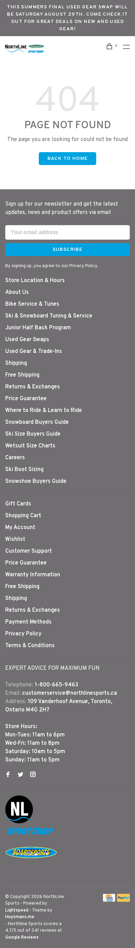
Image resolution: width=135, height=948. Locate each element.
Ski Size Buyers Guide (33, 434)
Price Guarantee (26, 398)
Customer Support (28, 551)
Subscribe (68, 250)
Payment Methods (28, 622)
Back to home (67, 159)
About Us (17, 292)
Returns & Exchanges (32, 387)
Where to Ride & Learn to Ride (43, 410)
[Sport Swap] (31, 834)
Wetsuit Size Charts (30, 446)
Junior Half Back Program (38, 327)
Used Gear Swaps (27, 339)
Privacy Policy (23, 633)
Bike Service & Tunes (32, 304)
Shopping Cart (23, 515)
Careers (15, 457)
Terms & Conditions (30, 645)
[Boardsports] (31, 865)
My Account (20, 527)
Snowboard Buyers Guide (37, 422)
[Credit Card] (109, 900)
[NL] (19, 821)
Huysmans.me (19, 917)
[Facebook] (8, 775)
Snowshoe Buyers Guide (35, 481)
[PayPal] (123, 900)
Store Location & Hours (35, 280)
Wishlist (15, 539)
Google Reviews (22, 937)
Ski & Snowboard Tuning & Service (48, 316)
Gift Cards (18, 504)
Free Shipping (22, 375)
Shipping (16, 363)
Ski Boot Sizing (24, 469)
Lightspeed (16, 910)
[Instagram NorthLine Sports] (33, 775)
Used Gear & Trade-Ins (33, 351)
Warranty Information (32, 574)
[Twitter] (20, 775)
